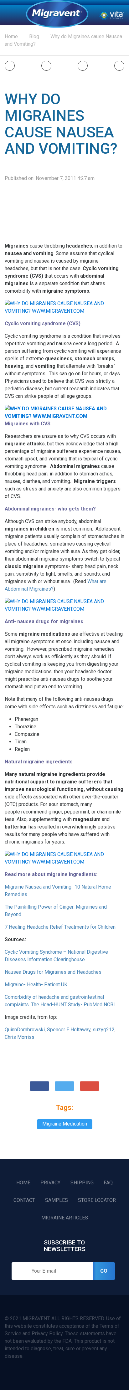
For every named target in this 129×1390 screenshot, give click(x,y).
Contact (24, 1200)
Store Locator (97, 1200)
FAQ (108, 1183)
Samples (56, 1200)
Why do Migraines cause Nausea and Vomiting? (63, 40)
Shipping (82, 1183)
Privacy (50, 1183)
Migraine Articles (64, 1218)
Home (57, 14)
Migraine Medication (64, 1124)
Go (103, 1271)
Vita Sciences (111, 15)
